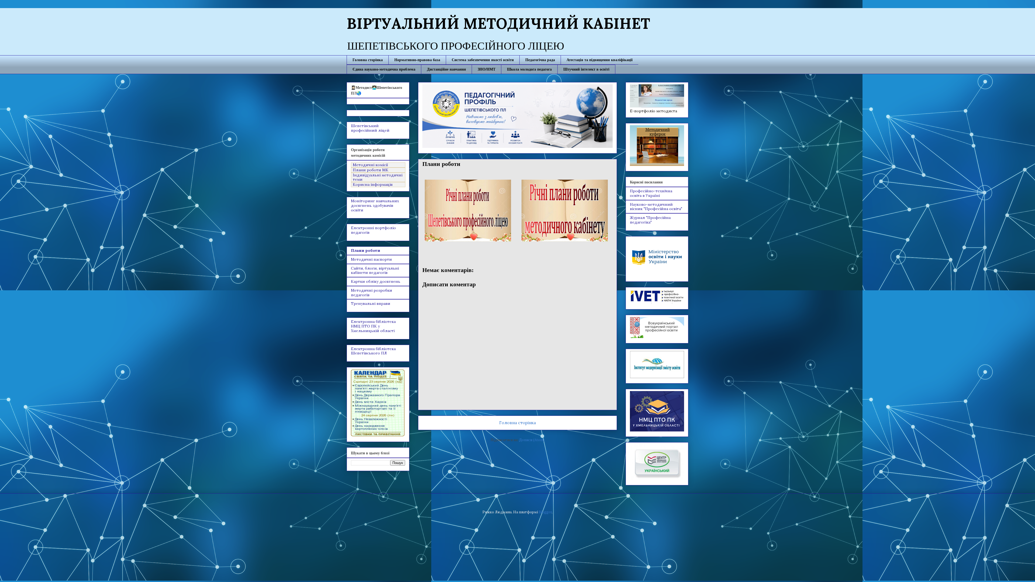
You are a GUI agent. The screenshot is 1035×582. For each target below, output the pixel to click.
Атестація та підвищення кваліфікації (600, 59)
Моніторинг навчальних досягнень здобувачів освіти (375, 205)
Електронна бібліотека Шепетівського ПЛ (373, 351)
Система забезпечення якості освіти (483, 59)
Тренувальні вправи (370, 303)
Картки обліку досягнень (375, 281)
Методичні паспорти (371, 259)
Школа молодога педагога (529, 69)
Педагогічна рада (540, 59)
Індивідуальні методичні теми (377, 177)
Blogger (545, 512)
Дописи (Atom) (531, 440)
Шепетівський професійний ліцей (370, 128)
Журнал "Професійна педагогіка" (650, 220)
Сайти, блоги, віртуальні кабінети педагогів (375, 270)
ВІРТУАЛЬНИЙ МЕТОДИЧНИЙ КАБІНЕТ (498, 23)
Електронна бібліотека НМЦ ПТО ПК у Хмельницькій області (373, 326)
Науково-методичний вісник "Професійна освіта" (656, 206)
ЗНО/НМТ (486, 69)
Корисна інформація (373, 184)
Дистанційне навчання (446, 69)
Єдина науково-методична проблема (384, 69)
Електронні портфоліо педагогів (373, 230)
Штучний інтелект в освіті (586, 69)
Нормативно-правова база (417, 59)
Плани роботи (365, 250)
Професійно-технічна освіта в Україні (651, 193)
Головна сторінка (368, 59)
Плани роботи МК (370, 170)
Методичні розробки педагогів (371, 292)
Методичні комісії (370, 165)
